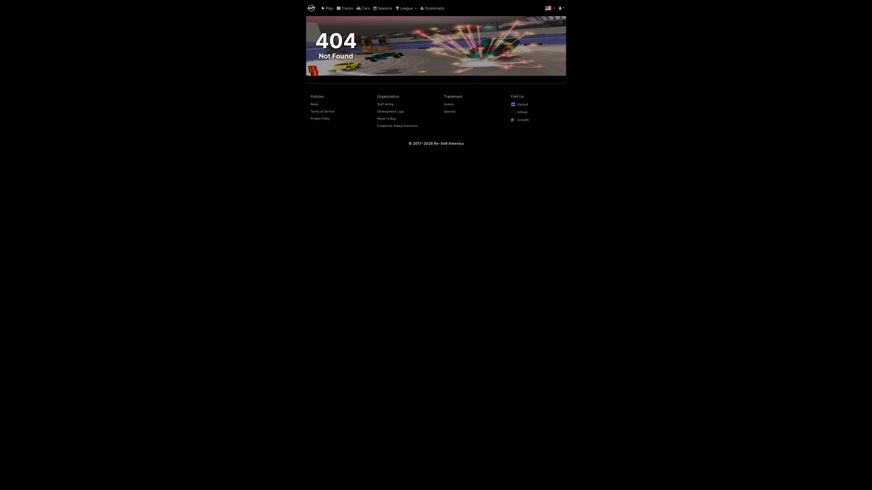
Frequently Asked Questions (397, 125)
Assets (449, 104)
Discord (522, 104)
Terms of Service (322, 111)
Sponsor (450, 111)
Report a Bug (386, 118)
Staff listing (385, 104)
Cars (365, 8)
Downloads (434, 8)
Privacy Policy (320, 118)
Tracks (346, 8)
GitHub (521, 112)
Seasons (384, 8)
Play (329, 8)
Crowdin (522, 120)
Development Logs (390, 111)
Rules (314, 104)
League (406, 8)
